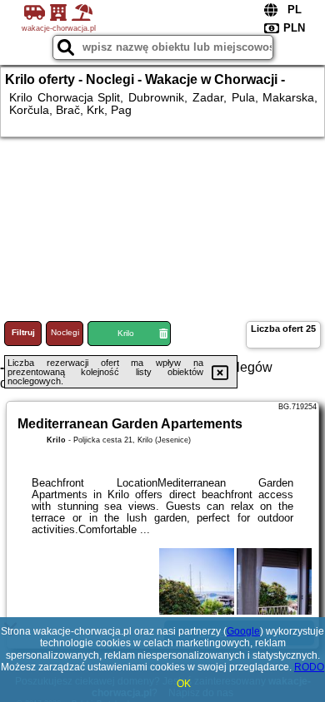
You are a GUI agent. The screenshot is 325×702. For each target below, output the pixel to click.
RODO (309, 667)
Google (243, 631)
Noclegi (65, 332)
